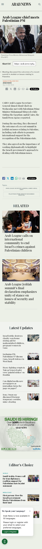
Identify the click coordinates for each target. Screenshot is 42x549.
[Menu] (2, 4)
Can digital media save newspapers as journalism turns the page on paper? (13, 385)
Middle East (7, 492)
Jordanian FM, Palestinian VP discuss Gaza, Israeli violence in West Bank (13, 358)
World (5, 473)
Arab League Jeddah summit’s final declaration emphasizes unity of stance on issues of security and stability (21, 293)
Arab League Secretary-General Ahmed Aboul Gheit (21, 189)
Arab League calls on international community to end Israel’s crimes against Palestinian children (20, 242)
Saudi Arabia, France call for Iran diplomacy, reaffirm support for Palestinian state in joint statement (14, 481)
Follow (35, 89)
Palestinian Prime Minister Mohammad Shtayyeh (21, 194)
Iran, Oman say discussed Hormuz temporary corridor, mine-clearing (12, 398)
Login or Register (10, 532)
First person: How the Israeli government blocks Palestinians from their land (14, 499)
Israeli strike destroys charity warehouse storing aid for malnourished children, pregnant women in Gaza (13, 341)
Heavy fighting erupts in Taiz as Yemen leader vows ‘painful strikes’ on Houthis (14, 371)
